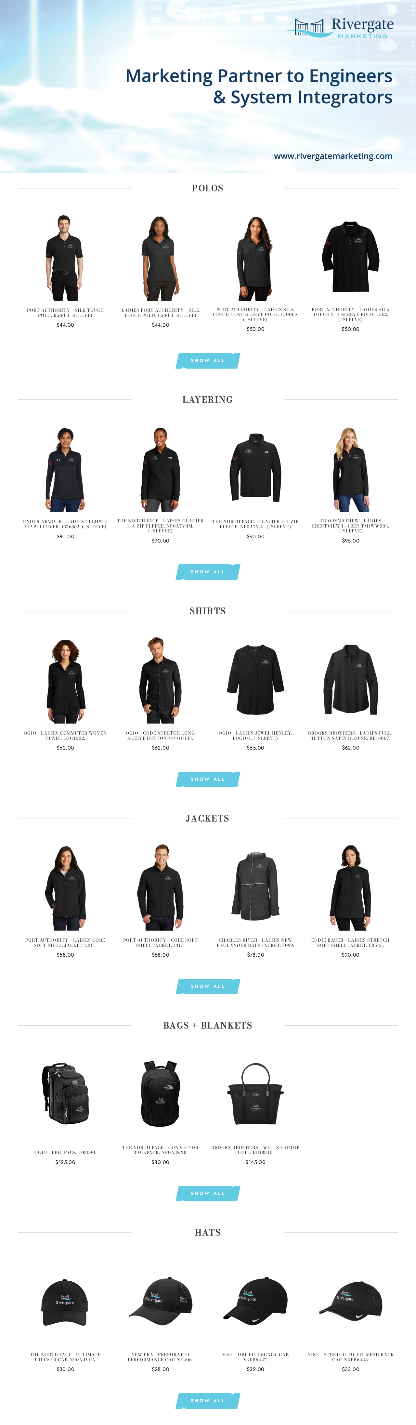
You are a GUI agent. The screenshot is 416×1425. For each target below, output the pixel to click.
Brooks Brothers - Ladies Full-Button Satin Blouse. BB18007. (350, 736)
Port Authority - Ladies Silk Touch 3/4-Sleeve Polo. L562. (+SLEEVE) (351, 314)
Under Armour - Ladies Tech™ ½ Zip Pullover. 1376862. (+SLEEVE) (65, 524)
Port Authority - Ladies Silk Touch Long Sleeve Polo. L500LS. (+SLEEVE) (255, 314)
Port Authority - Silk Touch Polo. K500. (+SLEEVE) (65, 313)
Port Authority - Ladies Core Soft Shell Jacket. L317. (65, 943)
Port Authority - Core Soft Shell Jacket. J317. (160, 943)
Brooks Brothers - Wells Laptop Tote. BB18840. (255, 1150)
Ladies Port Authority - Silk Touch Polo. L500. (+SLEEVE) (161, 313)
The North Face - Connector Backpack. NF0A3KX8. (160, 1150)
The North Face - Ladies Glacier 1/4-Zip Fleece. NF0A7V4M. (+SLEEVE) (160, 526)
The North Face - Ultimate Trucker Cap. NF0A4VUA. (65, 1357)
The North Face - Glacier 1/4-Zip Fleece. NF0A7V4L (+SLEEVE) (255, 524)
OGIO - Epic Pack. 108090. (65, 1152)
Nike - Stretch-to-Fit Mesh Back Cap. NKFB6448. (350, 1357)
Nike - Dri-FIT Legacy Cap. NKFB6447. (255, 1357)
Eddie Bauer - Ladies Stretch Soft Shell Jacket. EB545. (350, 943)
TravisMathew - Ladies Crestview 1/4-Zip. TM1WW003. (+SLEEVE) (350, 526)
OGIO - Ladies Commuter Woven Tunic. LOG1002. (65, 736)
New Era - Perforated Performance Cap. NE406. (160, 1357)
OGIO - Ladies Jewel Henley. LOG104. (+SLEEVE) (255, 736)
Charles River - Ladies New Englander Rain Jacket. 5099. (255, 943)
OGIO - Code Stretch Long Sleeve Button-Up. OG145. (160, 736)
